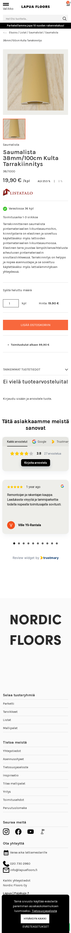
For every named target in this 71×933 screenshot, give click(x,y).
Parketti (8, 703)
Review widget (24, 558)
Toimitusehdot (13, 800)
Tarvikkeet (10, 712)
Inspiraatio (11, 775)
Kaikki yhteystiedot (16, 880)
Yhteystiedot (12, 751)
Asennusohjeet (13, 759)
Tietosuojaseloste (15, 767)
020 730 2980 (19, 863)
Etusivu (13, 32)
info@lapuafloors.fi (23, 870)
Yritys (7, 791)
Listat (7, 720)
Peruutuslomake (15, 808)
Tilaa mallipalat (14, 783)
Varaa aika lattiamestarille (28, 852)
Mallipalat (10, 728)
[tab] (14, 543)
